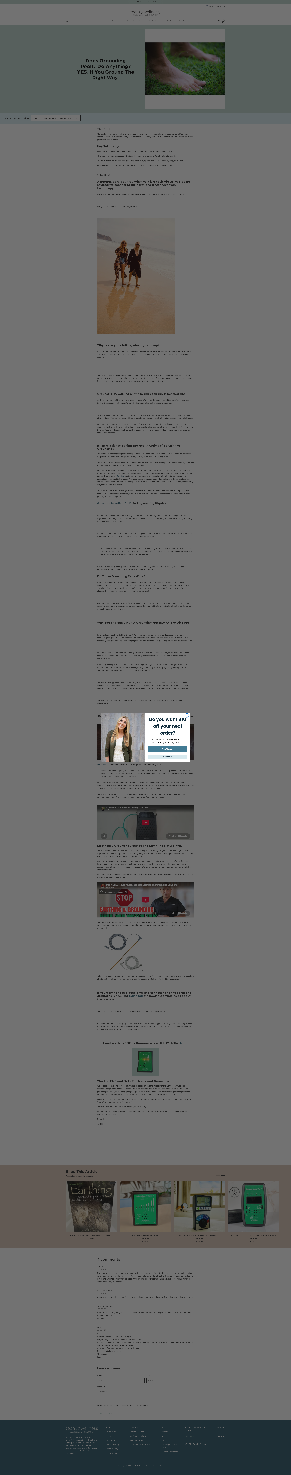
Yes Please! (167, 749)
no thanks (167, 757)
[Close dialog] (187, 715)
